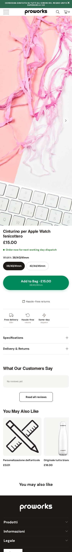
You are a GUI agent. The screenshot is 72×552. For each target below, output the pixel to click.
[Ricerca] (57, 12)
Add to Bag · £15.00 (36, 283)
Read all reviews (36, 397)
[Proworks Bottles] (36, 12)
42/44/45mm (37, 266)
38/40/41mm (14, 266)
